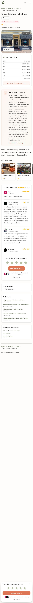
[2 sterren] (12, 263)
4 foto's (26, 33)
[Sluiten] (30, 584)
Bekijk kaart (9, 50)
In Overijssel (6, 333)
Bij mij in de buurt (8, 336)
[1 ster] (7, 263)
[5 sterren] (26, 263)
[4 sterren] (21, 263)
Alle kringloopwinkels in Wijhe (11, 331)
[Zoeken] (25, 3)
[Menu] (30, 3)
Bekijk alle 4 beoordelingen (16, 143)
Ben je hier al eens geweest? (15, 83)
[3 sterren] (16, 263)
